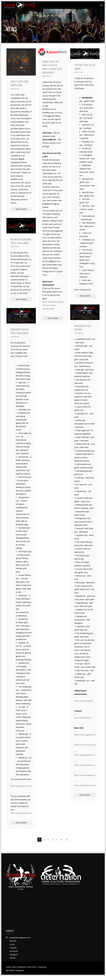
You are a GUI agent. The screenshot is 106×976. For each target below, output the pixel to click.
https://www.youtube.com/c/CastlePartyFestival (84, 755)
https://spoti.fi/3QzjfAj (83, 701)
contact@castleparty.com (19, 937)
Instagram (14, 954)
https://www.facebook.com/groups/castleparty (84, 765)
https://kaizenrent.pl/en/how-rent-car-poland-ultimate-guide (52, 305)
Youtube (13, 947)
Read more (21, 209)
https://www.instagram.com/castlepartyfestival (84, 775)
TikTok (12, 958)
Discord (13, 941)
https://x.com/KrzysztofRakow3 (84, 745)
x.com (12, 944)
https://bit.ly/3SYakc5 (83, 717)
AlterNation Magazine (15, 970)
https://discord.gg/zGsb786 (84, 734)
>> (61, 839)
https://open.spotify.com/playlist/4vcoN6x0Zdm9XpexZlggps (21, 813)
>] (66, 839)
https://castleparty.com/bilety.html (21, 786)
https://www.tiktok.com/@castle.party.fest (84, 785)
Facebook (14, 951)
